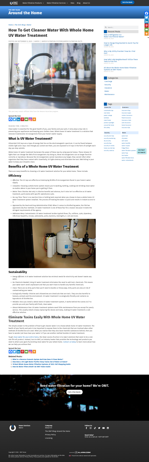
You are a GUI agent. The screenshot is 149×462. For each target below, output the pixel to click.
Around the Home (25, 12)
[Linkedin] (18, 119)
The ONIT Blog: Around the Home (57, 431)
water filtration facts (72, 41)
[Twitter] (14, 119)
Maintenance (109, 94)
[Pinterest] (22, 119)
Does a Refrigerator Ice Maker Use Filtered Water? (114, 36)
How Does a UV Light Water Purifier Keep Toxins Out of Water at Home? (40, 362)
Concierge (108, 81)
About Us (86, 3)
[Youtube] (103, 428)
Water (29, 25)
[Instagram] (30, 119)
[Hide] (148, 37)
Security (108, 85)
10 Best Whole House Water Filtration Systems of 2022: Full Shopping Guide (42, 364)
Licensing (48, 438)
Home (11, 25)
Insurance (108, 88)
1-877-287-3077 (103, 437)
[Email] (26, 119)
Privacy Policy (50, 435)
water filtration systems (52, 41)
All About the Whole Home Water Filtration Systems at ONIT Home (120, 69)
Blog (78, 3)
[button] (127, 2)
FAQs (72, 3)
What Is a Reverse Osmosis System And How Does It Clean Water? (38, 359)
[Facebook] (10, 119)
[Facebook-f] (86, 428)
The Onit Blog (14, 10)
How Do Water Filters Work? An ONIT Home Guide (31, 367)
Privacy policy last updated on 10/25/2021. (46, 457)
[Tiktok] (95, 428)
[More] (34, 119)
